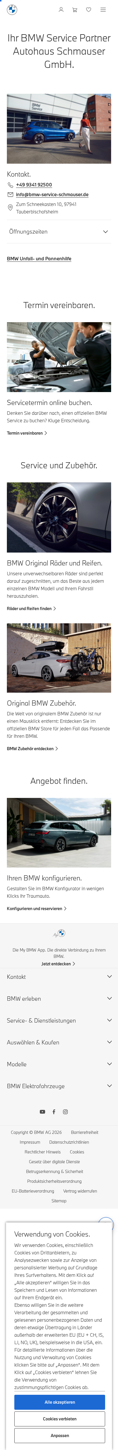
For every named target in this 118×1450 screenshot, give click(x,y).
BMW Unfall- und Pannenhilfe (39, 258)
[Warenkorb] (75, 10)
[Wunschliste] (89, 10)
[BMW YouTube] (42, 1113)
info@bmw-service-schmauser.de (52, 194)
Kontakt (16, 976)
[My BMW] (62, 10)
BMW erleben (24, 998)
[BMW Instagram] (65, 1113)
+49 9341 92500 (34, 185)
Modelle (17, 1064)
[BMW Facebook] (54, 1113)
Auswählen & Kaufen (33, 1042)
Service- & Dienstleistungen (41, 1020)
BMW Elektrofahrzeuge (36, 1086)
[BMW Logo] (12, 10)
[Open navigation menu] (103, 10)
